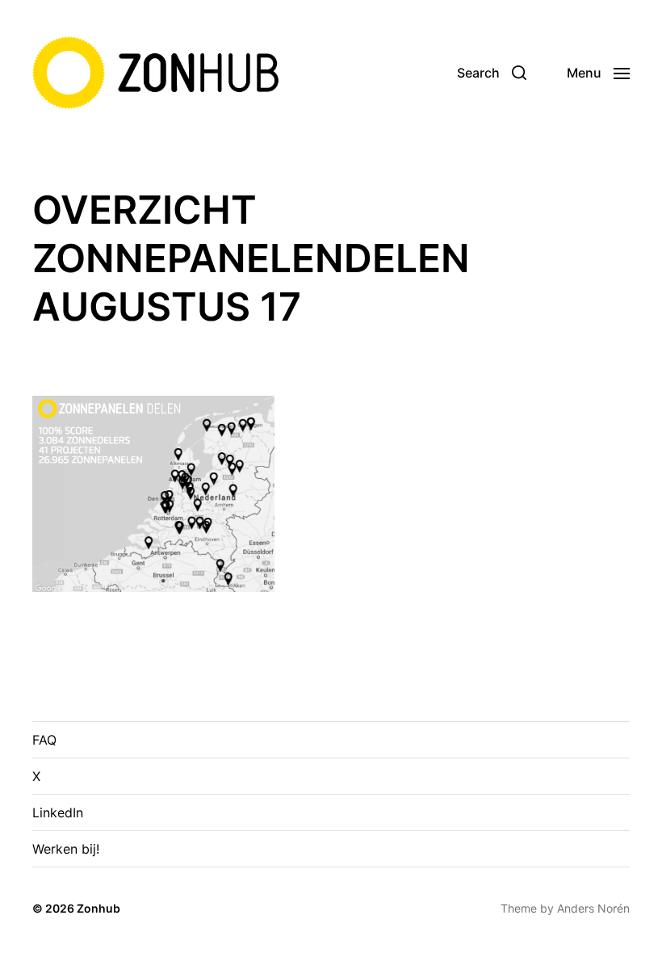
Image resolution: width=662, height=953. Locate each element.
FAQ (44, 740)
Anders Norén (593, 908)
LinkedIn (57, 812)
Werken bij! (65, 849)
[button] (492, 72)
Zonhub (98, 908)
